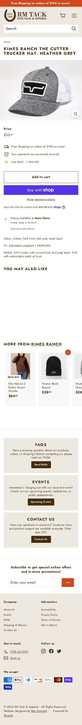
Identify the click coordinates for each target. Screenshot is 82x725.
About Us (9, 610)
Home (7, 42)
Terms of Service (51, 620)
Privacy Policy (49, 615)
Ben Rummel (39, 711)
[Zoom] (76, 114)
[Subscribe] (68, 582)
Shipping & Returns (15, 625)
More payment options (41, 199)
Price (8, 129)
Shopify (8, 715)
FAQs (7, 620)
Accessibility (48, 610)
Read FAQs (41, 464)
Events (7, 615)
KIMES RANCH (46, 344)
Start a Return (49, 625)
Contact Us (41, 539)
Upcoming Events (41, 502)
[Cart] (62, 15)
